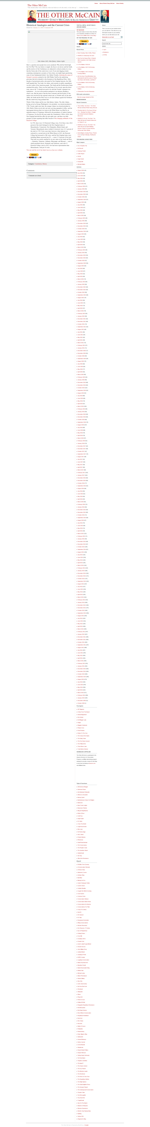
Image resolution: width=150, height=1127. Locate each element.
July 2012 (80, 618)
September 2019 (82, 390)
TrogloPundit (81, 1100)
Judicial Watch (81, 952)
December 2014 (82, 541)
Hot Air (79, 156)
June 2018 (80, 430)
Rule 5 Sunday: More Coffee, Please (87, 53)
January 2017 (81, 475)
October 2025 (81, 196)
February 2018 (81, 440)
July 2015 (80, 523)
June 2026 (80, 175)
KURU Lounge (81, 957)
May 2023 (80, 273)
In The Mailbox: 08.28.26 (84, 64)
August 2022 (81, 297)
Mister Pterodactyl (82, 975)
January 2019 (81, 411)
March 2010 (81, 692)
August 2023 (81, 265)
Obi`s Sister (81, 834)
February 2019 (81, 409)
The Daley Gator (82, 738)
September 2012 (82, 613)
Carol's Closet (81, 885)
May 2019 (80, 401)
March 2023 (81, 279)
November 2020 (82, 353)
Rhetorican (80, 839)
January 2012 (81, 634)
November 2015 (82, 512)
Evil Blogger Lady (82, 720)
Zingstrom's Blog (82, 1119)
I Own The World (82, 824)
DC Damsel (80, 914)
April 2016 (80, 499)
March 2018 (81, 438)
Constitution (38, 164)
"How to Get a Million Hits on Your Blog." (86, 35)
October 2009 (81, 703)
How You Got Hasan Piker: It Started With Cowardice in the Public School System (87, 60)
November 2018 (82, 417)
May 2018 (80, 432)
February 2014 (81, 568)
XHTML (105, 54)
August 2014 (81, 552)
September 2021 (82, 326)
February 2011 (81, 663)
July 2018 (80, 427)
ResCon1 (80, 1018)
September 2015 (82, 517)
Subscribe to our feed (108, 37)
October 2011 (81, 642)
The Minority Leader (83, 1071)
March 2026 (81, 183)
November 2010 (82, 671)
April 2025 (80, 212)
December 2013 (82, 573)
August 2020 (81, 361)
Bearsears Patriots (82, 808)
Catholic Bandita (82, 888)
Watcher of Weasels (83, 1105)
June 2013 (80, 589)
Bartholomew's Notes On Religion (86, 800)
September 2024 (82, 231)
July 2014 (80, 554)
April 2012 (80, 626)
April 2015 (80, 530)
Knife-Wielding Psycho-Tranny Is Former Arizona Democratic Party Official (86, 128)
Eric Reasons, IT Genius (84, 928)
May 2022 (80, 305)
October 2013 (81, 578)
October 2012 (81, 610)
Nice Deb (80, 981)
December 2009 (82, 700)
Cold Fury (80, 816)
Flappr (79, 722)
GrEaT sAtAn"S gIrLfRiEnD (84, 944)
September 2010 (82, 676)
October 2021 (81, 324)
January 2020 (81, 379)
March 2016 (81, 501)
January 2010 (81, 697)
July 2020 (80, 363)
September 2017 (82, 454)
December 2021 (82, 318)
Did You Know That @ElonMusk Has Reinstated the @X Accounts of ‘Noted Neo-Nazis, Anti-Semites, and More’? (87, 78)
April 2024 (80, 244)
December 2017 (82, 446)
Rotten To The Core (82, 733)
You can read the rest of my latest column (44, 150)
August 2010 (81, 679)
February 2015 (81, 536)
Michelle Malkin (81, 164)
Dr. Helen (80, 821)
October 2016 (81, 483)
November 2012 (82, 607)
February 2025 (81, 218)
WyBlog (79, 1113)
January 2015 (81, 538)
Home (96, 3)
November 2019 (82, 385)
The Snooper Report (83, 1087)
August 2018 (81, 424)
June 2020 (80, 366)
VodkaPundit (81, 853)
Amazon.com (92, 763)
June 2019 (80, 398)
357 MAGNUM (80, 30)
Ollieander (80, 991)
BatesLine (80, 802)
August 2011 (81, 647)
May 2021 (80, 337)
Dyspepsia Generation (83, 920)
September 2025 (82, 199)
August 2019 (81, 393)
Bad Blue (80, 877)
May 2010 (80, 687)
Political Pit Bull (81, 1002)
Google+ (87, 1125)
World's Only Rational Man (84, 1111)
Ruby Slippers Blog (82, 1034)
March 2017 (81, 470)
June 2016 (80, 493)
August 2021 (81, 329)
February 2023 (81, 281)
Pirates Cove (81, 727)
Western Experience (83, 1108)
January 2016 (81, 507)
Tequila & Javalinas (82, 1060)
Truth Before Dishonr (83, 749)
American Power (82, 789)
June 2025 (80, 207)
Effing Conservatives (83, 922)
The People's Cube (82, 847)
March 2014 (81, 565)
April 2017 (80, 467)
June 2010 (80, 684)
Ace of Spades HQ (82, 145)
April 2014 (80, 562)
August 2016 (81, 488)
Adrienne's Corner (82, 872)
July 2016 (80, 491)
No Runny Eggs (82, 831)
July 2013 (80, 586)
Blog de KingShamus (83, 810)
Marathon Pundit (82, 965)
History (45, 164)
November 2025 (82, 194)
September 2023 (82, 263)
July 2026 (80, 173)
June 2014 (80, 557)
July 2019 (80, 395)
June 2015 (80, 525)
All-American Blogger (83, 786)
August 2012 (81, 615)
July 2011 (80, 650)
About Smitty (119, 3)
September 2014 (82, 549)
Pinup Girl (80, 997)
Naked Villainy (81, 978)
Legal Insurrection (82, 826)
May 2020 (80, 369)
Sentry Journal (81, 1042)
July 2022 (80, 300)
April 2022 (80, 308)
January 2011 (81, 666)
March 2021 (81, 342)
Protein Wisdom (81, 837)
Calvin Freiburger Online (84, 883)
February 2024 (81, 250)
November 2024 (82, 226)
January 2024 (81, 252)
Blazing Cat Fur (81, 880)
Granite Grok (81, 941)
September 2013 (82, 581)
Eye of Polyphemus (82, 930)
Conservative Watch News (84, 901)
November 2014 (82, 544)
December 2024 (82, 223)
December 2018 (82, 414)
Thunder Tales (81, 1092)
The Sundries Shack (83, 850)
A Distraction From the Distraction (86, 91)
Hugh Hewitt (81, 159)
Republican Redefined (83, 1015)
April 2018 (80, 435)
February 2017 (81, 472)
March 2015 (81, 533)
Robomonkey (81, 1031)
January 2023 (81, 284)
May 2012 (80, 623)
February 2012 (81, 631)
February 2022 (81, 313)
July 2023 (80, 268)
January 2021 (81, 348)
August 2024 (81, 234)
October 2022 (81, 292)
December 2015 (82, 509)
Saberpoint (80, 1036)
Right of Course (81, 1026)
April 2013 (80, 594)
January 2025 (81, 220)
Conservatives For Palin (84, 906)
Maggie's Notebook (82, 725)
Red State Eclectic (82, 1010)
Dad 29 (79, 912)
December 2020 (82, 350)
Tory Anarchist (81, 1097)
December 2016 (82, 477)
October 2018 (81, 419)
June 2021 (80, 334)
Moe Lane (80, 829)
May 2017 (80, 464)
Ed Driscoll (80, 148)
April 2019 (80, 403)
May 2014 (80, 560)
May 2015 (80, 528)
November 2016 (82, 480)
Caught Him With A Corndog (84, 891)
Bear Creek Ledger (82, 805)
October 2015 (81, 515)
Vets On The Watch (82, 1103)
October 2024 (81, 228)
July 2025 (80, 204)
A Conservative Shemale (84, 867)
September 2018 (82, 422)
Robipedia (80, 1028)
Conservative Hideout (83, 899)
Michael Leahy (81, 973)
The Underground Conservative (85, 1089)
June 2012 (80, 621)
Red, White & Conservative (84, 1013)
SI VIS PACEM (81, 1044)
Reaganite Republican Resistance (86, 1005)
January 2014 (81, 570)
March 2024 (81, 247)
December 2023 (82, 255)
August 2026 (81, 170)
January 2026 (81, 189)
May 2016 (80, 496)
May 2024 (80, 242)
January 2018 (81, 443)
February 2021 (81, 345)
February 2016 (81, 504)
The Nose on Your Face (83, 1076)
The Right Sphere (82, 1081)
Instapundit (80, 161)
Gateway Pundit (82, 151)
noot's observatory (82, 983)
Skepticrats (80, 1047)
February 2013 (81, 599)
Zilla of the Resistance (83, 858)
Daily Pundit (80, 818)
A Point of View (81, 869)
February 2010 (81, 695)
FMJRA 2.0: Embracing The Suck (86, 55)
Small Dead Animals (82, 842)
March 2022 (81, 310)
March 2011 (80, 660)
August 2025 (81, 202)
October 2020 (81, 356)
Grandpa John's (82, 938)
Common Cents (81, 896)
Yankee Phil (80, 1116)
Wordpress (106, 52)
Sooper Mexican (82, 1052)
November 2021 (82, 321)
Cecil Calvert (81, 893)
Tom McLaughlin (82, 1095)
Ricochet (80, 1023)
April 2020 (80, 371)
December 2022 (82, 287)
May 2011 (80, 655)
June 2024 (80, 239)
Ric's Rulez (80, 1020)
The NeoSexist (81, 1073)
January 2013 (81, 602)
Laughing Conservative (83, 960)
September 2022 (82, 295)
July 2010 (80, 682)
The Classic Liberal (82, 1066)
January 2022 (81, 316)
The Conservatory (82, 845)
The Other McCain (37, 5)
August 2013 (81, 584)
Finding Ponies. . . (82, 933)
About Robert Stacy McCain (107, 3)
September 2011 (82, 644)
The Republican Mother (83, 1079)
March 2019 (81, 406)
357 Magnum (81, 709)
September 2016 (82, 485)
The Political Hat (82, 743)
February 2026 (81, 186)
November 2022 (82, 289)
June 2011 (80, 652)
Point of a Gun (81, 999)
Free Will (80, 936)
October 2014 (81, 546)
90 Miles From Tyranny (83, 864)
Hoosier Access (82, 946)
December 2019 (82, 382)
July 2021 (80, 332)
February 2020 (81, 377)
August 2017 (81, 456)
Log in (104, 49)
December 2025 (82, 191)
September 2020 (82, 358)
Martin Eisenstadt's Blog (83, 967)
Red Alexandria (81, 1007)
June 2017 (80, 462)
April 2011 (80, 658)
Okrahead (80, 989)
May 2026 (80, 178)
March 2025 (81, 215)
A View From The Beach (84, 712)
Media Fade (80, 970)
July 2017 (80, 459)
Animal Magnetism (82, 714)
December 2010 (82, 668)
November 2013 (82, 576)
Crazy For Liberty (82, 909)
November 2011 (82, 639)
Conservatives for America (84, 904)
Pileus (79, 994)
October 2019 (81, 387)
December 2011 (82, 637)
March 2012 (81, 629)
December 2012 (82, 605)
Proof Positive (81, 730)
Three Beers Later (82, 746)
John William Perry (82, 949)
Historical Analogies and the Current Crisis (48, 25)
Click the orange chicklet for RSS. (85, 97)
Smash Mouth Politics (83, 1050)
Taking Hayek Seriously (83, 1055)
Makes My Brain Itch (83, 962)
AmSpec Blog (81, 875)
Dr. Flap (80, 917)
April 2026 (80, 181)
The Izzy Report (82, 1068)
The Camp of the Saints (83, 735)
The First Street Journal (83, 741)
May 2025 (80, 210)
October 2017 (81, 451)
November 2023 (82, 257)
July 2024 (80, 236)
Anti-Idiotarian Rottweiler (84, 792)
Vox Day (80, 855)
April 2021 (80, 340)
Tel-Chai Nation (81, 1058)
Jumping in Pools (82, 954)
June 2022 (80, 303)
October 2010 (81, 674)
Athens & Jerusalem (83, 794)
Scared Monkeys (82, 1039)
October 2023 (81, 260)
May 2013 (80, 591)
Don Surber (80, 717)
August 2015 (81, 520)
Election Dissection (82, 925)
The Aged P (80, 1063)
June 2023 (80, 271)
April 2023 (80, 276)
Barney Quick (81, 797)
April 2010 (80, 690)
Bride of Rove (81, 813)
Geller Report (81, 153)
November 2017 (82, 448)
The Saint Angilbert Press (84, 1084)
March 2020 (81, 374)
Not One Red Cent (82, 986)
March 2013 (81, 597)
